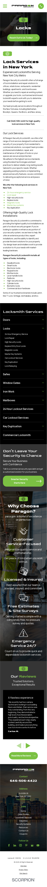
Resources (23, 827)
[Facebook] (9, 845)
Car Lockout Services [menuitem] (14, 358)
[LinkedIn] (14, 845)
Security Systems (23, 824)
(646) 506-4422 (18, 121)
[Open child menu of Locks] (43, 328)
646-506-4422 (23, 781)
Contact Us (23, 830)
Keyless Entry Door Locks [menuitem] (15, 346)
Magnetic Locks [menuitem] (11, 350)
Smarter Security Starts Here (19, 481)
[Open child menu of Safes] (43, 374)
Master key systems (15, 205)
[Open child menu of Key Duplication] (43, 426)
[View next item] (28, 745)
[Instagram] (20, 845)
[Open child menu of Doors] (43, 320)
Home (23, 811)
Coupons (23, 834)
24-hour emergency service (19, 192)
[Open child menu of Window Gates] (43, 383)
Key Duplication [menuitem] (11, 362)
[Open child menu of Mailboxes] (43, 400)
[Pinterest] (26, 845)
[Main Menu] (5, 6)
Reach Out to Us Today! (21, 37)
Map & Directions (23, 799)
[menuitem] (22, 320)
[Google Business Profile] (32, 845)
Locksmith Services (23, 817)
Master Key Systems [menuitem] (13, 354)
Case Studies (23, 814)
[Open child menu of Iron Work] (43, 391)
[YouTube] (38, 845)
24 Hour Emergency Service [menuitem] (16, 334)
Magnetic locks (13, 202)
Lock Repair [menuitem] (9, 338)
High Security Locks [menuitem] (13, 342)
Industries (23, 821)
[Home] (22, 6)
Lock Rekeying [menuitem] (11, 366)
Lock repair (11, 195)
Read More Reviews (21, 755)
